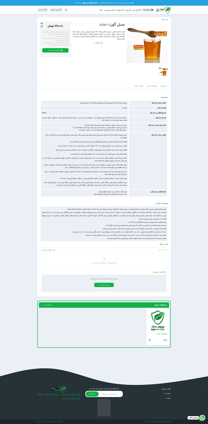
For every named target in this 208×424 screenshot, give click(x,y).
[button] (166, 327)
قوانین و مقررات (166, 389)
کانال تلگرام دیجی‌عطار (89, 3)
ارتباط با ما (167, 393)
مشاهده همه (48, 305)
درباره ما (168, 398)
